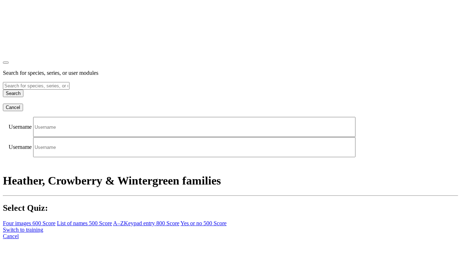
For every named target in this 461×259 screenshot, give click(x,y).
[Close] (6, 63)
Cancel (13, 107)
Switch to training (23, 230)
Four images (29, 223)
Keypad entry (146, 223)
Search (13, 93)
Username (20, 127)
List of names (84, 223)
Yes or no (203, 223)
